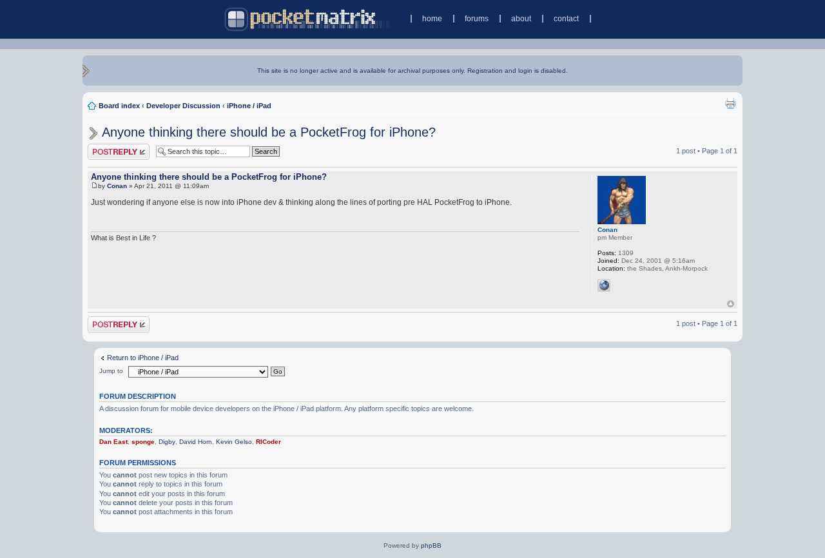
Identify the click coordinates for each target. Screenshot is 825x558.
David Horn (195, 441)
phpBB (431, 545)
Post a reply (106, 147)
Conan (117, 185)
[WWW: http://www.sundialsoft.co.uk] (603, 285)
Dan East (113, 441)
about (521, 18)
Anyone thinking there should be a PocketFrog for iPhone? (269, 132)
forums (477, 18)
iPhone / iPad (249, 106)
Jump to (111, 370)
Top (730, 303)
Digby (167, 441)
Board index (119, 106)
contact (566, 18)
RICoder (268, 441)
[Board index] (308, 19)
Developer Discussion (183, 106)
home (432, 18)
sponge (143, 441)
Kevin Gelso (234, 441)
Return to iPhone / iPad (143, 357)
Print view (730, 103)
